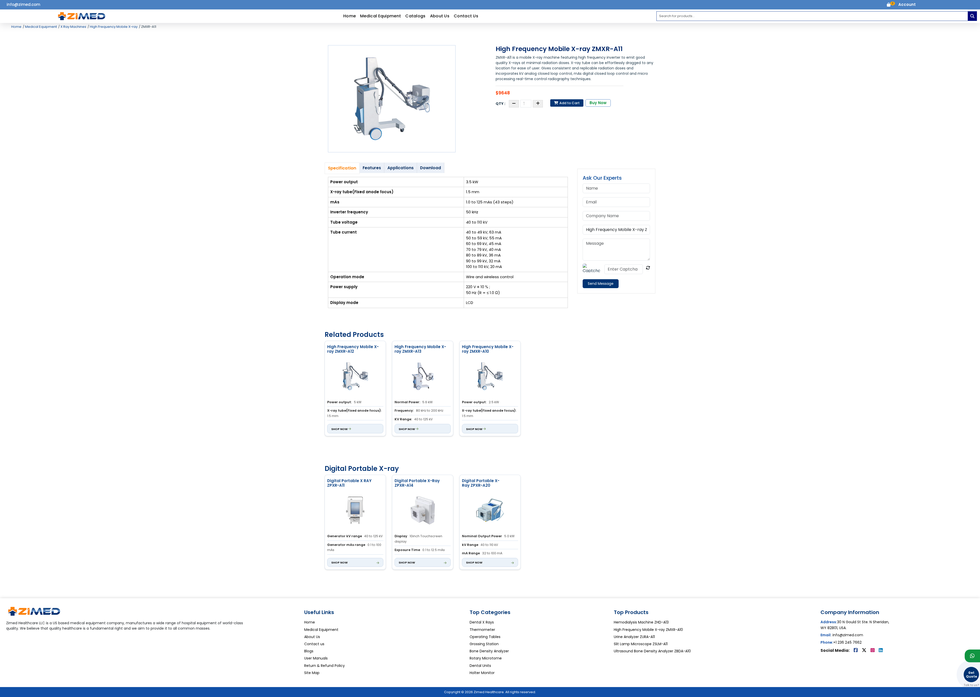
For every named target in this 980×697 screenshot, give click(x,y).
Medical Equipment (380, 16)
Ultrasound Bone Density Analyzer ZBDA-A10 (652, 651)
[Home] (81, 16)
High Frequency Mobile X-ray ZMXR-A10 (648, 629)
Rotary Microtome (486, 658)
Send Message (601, 283)
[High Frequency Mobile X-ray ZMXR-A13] (423, 377)
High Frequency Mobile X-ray (113, 26)
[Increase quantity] (538, 103)
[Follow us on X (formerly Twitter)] (864, 650)
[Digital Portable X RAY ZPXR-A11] (355, 511)
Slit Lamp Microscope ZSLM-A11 (641, 643)
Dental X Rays (482, 622)
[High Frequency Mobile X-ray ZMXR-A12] (355, 377)
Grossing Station (484, 643)
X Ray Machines (73, 26)
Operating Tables (485, 636)
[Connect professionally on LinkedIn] (880, 650)
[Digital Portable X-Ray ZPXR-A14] (423, 511)
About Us (439, 16)
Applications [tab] (400, 167)
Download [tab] (430, 167)
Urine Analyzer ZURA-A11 (634, 636)
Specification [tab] (342, 168)
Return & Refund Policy (324, 665)
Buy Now (598, 102)
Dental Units (480, 665)
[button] (907, 5)
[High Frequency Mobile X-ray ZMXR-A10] (490, 377)
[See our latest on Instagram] (873, 650)
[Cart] (889, 5)
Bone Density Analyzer (489, 651)
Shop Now (339, 429)
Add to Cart (569, 103)
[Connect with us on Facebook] (856, 650)
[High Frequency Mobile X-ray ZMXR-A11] (392, 98)
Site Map (312, 672)
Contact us (314, 643)
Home (349, 16)
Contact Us (466, 16)
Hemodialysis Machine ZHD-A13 (641, 622)
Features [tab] (372, 167)
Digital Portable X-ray (362, 468)
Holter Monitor (482, 672)
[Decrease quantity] (514, 103)
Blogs (308, 651)
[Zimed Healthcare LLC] (34, 613)
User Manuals (316, 658)
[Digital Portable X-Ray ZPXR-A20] (490, 511)
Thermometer (482, 629)
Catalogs (415, 16)
